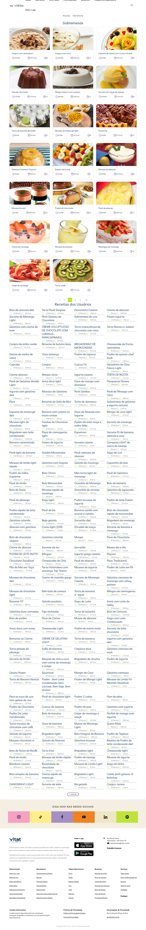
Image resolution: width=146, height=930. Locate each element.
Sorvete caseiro (83, 442)
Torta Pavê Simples (53, 310)
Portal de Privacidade (71, 917)
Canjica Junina (116, 784)
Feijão (71, 877)
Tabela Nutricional (76, 869)
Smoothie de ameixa (86, 489)
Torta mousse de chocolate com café (21, 725)
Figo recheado (50, 611)
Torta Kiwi (48, 750)
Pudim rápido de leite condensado (22, 511)
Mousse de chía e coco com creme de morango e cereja (56, 662)
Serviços (124, 869)
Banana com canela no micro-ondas (56, 413)
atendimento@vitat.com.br (119, 843)
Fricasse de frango (101, 898)
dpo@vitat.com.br (113, 917)
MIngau (46, 554)
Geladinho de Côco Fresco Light (118, 366)
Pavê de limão (17, 483)
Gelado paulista (51, 601)
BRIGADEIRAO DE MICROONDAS (85, 345)
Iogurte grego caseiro (87, 554)
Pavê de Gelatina (117, 473)
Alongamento (41, 886)
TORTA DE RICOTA (117, 374)
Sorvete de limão (19, 659)
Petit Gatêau (82, 391)
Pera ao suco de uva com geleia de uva (21, 698)
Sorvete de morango (119, 422)
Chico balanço (50, 354)
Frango (71, 898)
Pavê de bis (48, 510)
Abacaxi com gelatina (22, 527)
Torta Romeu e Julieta (120, 326)
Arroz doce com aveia (22, 628)
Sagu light (48, 500)
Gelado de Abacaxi (53, 740)
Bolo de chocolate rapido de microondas (120, 511)
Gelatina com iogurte (120, 706)
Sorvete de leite (51, 784)
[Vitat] (17, 5)
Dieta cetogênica (15, 882)
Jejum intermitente (16, 894)
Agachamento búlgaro (44, 873)
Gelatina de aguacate (120, 489)
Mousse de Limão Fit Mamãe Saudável (119, 681)
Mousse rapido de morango (52, 491)
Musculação (40, 890)
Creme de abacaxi (118, 310)
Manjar (78, 537)
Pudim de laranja (84, 757)
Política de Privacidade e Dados (74, 913)
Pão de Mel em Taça (21, 567)
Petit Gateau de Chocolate (51, 318)
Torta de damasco (85, 401)
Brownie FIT (16, 601)
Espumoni (80, 432)
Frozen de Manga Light (88, 679)
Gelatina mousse (84, 740)
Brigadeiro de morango (121, 520)
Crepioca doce (82, 648)
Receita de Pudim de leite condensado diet (120, 742)
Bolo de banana (116, 483)
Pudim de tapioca (85, 354)
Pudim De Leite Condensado (18, 715)
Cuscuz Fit (80, 364)
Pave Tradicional (117, 560)
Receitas (66, 16)
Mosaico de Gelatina (54, 391)
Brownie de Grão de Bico (56, 401)
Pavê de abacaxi (84, 560)
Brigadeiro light (51, 733)
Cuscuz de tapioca (53, 706)
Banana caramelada (21, 442)
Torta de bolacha (84, 611)
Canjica (46, 364)
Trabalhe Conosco (114, 848)
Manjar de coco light (119, 411)
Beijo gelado (49, 520)
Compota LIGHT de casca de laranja (118, 444)
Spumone (48, 672)
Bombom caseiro (19, 764)
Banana (71, 894)
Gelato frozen (17, 672)
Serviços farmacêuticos (129, 877)
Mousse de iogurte (85, 567)
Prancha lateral (41, 882)
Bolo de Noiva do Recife (23, 750)
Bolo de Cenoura (117, 611)
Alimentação (14, 869)
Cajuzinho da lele (117, 462)
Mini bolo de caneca (54, 591)
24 (86, 300)
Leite (70, 890)
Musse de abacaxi (85, 618)
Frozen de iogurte (52, 442)
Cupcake (14, 364)
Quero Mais (114, 723)
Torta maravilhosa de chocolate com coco (87, 328)
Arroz (70, 873)
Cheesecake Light (52, 628)
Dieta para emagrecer (17, 890)
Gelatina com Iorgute (55, 462)
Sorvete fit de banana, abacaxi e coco (120, 433)
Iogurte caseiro (83, 374)
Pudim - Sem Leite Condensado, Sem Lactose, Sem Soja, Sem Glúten (56, 685)
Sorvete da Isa (50, 547)
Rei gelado (80, 784)
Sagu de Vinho (115, 764)
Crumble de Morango (87, 483)
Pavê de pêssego (19, 500)
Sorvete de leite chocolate (116, 630)
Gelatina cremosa (118, 672)
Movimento (41, 869)
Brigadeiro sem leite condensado (21, 433)
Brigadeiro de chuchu (87, 659)
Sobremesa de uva (85, 316)
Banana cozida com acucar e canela (86, 511)
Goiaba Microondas (53, 452)
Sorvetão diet (82, 520)
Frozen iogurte (115, 316)
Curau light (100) (52, 527)
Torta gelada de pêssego (19, 650)
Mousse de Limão (101, 873)
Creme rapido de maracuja (52, 775)
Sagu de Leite (82, 601)
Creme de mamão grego (57, 577)
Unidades (124, 890)
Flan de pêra (114, 696)
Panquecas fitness (118, 381)
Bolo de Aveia (17, 489)
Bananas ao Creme (21, 638)
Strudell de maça (85, 527)
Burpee (39, 877)
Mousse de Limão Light (88, 764)
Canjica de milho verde (23, 344)
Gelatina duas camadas (24, 611)
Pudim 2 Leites (83, 696)
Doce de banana (52, 723)
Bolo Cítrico (49, 473)
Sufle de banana (52, 648)
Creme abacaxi (18, 374)
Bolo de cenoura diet (21, 310)
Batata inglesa (74, 882)
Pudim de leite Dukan (120, 500)
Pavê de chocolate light (56, 696)
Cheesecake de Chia (54, 560)
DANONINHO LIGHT (21, 784)
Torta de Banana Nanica (24, 679)
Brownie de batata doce (56, 344)
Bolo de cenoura (100, 877)
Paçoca (111, 554)
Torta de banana (84, 638)
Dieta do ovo (13, 877)
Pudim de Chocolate (21, 706)
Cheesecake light (117, 750)
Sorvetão (80, 547)
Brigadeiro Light (84, 774)
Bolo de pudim (18, 618)
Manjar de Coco (83, 672)
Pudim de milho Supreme (18, 474)
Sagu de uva (114, 452)
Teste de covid (125, 886)
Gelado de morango (86, 462)
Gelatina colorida (19, 520)
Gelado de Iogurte (20, 733)
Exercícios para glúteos (44, 898)
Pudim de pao (82, 706)
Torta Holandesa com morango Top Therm (55, 568)
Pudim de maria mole (87, 628)
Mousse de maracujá (102, 886)
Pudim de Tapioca (117, 733)
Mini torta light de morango (85, 474)
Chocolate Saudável (21, 560)
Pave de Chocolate (118, 537)
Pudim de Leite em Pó (120, 567)
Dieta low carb (14, 873)
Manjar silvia (49, 374)
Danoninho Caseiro (85, 310)
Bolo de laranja (100, 890)
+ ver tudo (73, 794)
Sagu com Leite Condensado (116, 619)
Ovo (70, 886)
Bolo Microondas (52, 483)
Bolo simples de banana (24, 774)
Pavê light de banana (22, 452)
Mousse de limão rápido (56, 757)
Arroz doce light (51, 381)
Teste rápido (125, 873)
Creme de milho (100, 882)
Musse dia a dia (116, 547)
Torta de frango (100, 894)
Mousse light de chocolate (19, 423)
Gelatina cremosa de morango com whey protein (119, 581)
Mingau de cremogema (121, 591)
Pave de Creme (51, 618)
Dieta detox (13, 886)
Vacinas (123, 882)
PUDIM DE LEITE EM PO (23, 554)
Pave (12, 401)
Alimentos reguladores (17, 898)
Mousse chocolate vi (21, 740)
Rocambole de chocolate (50, 765)
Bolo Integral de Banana (89, 733)
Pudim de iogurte (117, 659)
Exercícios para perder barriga (46, 894)
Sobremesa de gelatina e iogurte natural (121, 403)
